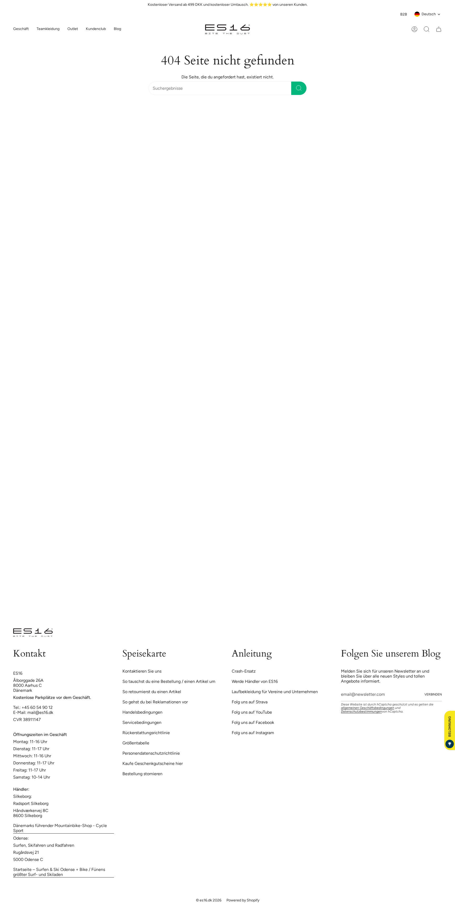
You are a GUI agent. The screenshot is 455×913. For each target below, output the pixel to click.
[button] (48, 29)
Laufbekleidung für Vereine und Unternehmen (275, 691)
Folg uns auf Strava (250, 701)
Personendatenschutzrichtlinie (151, 753)
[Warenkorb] (439, 29)
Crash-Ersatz (244, 671)
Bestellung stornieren (142, 773)
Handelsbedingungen (142, 712)
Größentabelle (135, 742)
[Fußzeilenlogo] (33, 632)
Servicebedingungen (141, 722)
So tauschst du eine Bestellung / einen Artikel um (168, 681)
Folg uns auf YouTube (252, 712)
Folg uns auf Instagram (253, 732)
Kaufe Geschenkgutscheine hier (152, 763)
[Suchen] (298, 88)
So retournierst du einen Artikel (151, 691)
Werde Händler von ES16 (255, 681)
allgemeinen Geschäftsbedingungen (367, 708)
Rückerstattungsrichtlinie (146, 732)
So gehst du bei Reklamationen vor (155, 701)
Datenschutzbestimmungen (361, 711)
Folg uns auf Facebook (253, 722)
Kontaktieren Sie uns (141, 671)
